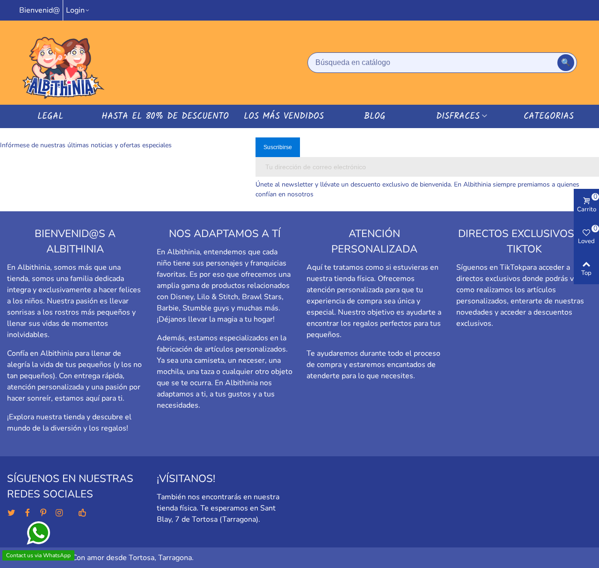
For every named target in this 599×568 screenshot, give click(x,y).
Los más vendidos (284, 116)
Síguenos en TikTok (489, 267)
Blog (375, 116)
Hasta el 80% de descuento (165, 116)
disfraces (458, 116)
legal (50, 116)
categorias (549, 116)
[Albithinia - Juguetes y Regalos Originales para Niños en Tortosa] (63, 63)
